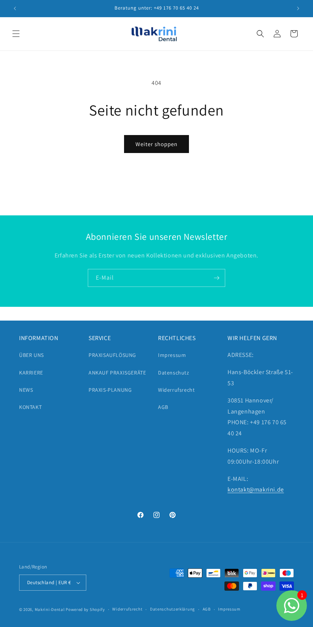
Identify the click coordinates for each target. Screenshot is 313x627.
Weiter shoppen (156, 144)
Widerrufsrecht (176, 389)
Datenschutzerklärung (172, 609)
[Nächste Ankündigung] (298, 8)
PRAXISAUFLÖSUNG (112, 355)
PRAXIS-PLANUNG (110, 389)
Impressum (172, 355)
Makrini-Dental (50, 609)
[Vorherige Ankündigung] (14, 8)
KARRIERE (31, 372)
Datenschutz (173, 372)
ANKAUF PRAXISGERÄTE (117, 372)
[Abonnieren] (216, 278)
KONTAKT (30, 407)
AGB (163, 407)
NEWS (26, 389)
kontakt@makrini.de (255, 489)
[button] (16, 33)
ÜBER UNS (31, 355)
